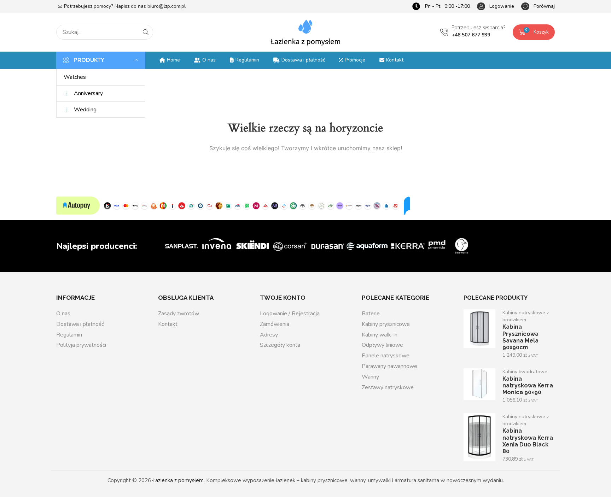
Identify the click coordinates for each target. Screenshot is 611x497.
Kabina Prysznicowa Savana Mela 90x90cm (520, 336)
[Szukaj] (146, 32)
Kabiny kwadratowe (524, 371)
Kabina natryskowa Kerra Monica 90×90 (527, 385)
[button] (495, 6)
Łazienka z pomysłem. (178, 480)
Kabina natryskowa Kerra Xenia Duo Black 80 (527, 440)
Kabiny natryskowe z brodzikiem (525, 316)
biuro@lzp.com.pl (166, 6)
